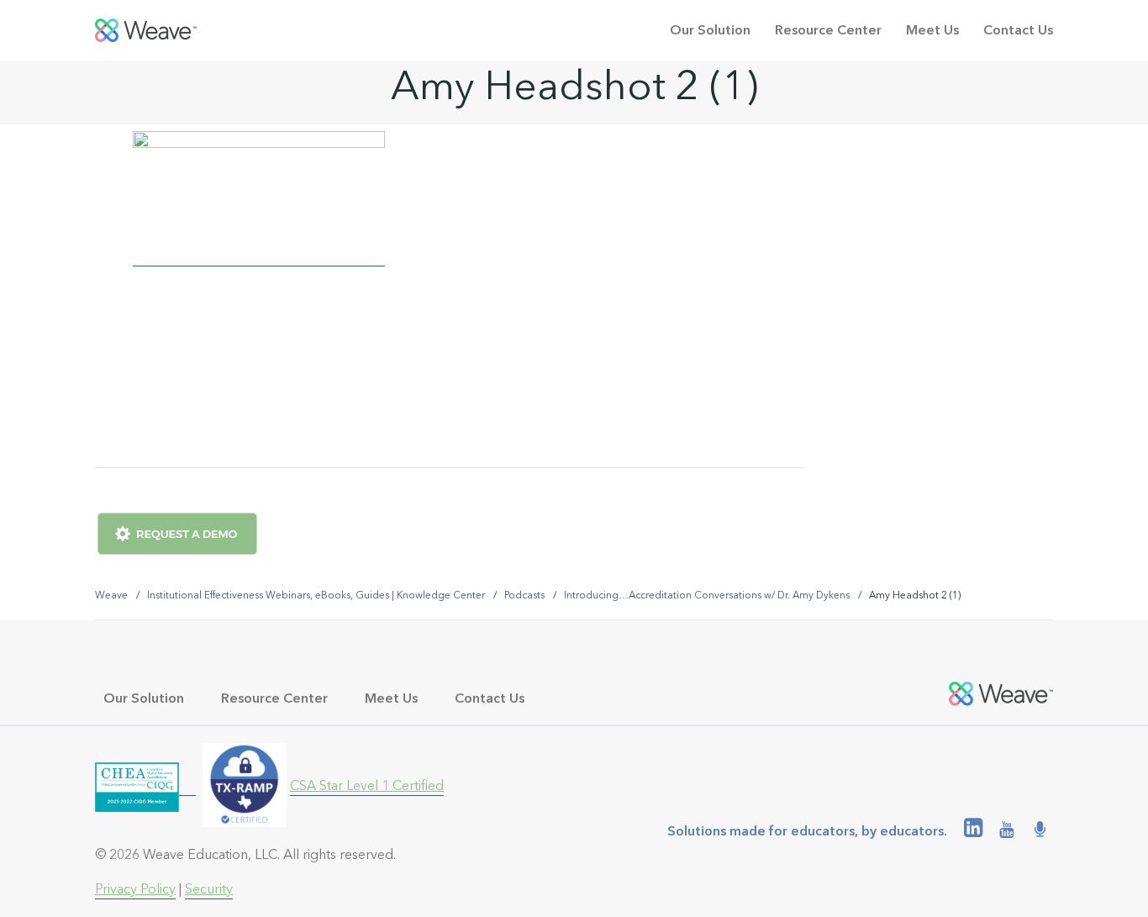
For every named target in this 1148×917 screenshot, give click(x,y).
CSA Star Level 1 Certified (367, 785)
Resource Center (828, 30)
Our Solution (710, 30)
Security (209, 889)
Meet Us (932, 30)
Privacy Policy (135, 889)
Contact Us (1018, 30)
